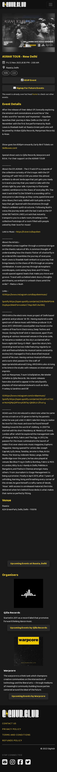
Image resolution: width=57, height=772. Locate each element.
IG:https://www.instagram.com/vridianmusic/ (23, 396)
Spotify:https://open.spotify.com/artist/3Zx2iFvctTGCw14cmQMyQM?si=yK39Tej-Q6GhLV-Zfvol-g (27, 401)
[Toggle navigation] (50, 4)
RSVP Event (30, 80)
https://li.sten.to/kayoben (28, 232)
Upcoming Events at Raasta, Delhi (28, 563)
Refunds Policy (12, 740)
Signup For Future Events (30, 88)
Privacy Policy (11, 729)
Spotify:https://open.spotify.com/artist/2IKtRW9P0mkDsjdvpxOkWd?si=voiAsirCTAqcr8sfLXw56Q (28, 303)
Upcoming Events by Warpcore (28, 696)
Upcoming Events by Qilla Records (28, 628)
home (35, 94)
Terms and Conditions (16, 735)
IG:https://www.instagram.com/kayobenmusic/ (24, 294)
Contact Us (9, 723)
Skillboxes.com (9, 148)
